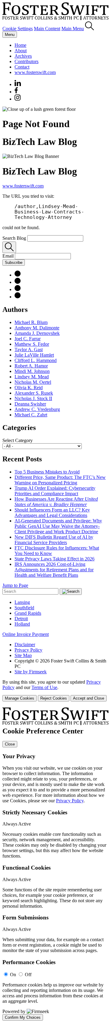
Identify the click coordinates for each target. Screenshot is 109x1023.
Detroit (21, 618)
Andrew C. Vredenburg (37, 409)
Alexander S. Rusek (34, 393)
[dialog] (54, 690)
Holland (22, 624)
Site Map (23, 655)
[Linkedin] (18, 84)
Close (10, 744)
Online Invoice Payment (25, 634)
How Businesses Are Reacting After (56, 501)
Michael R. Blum (31, 322)
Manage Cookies (19, 698)
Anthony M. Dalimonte (37, 327)
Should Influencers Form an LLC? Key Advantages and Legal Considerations (52, 512)
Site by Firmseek (31, 671)
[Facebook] (16, 91)
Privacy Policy (28, 650)
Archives (23, 56)
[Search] (89, 28)
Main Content (47, 28)
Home (20, 45)
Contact (22, 66)
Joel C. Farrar (28, 338)
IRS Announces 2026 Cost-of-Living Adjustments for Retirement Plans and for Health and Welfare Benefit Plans (54, 570)
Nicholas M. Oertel (33, 382)
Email (8, 255)
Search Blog (14, 238)
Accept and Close (88, 698)
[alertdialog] (54, 864)
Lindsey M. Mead (32, 376)
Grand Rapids (28, 613)
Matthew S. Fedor (32, 344)
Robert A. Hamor (31, 365)
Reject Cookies (53, 698)
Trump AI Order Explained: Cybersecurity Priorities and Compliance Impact (55, 491)
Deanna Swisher (30, 403)
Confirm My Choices (23, 1017)
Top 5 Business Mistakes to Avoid (47, 471)
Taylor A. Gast (29, 349)
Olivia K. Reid (29, 387)
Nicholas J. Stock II (33, 398)
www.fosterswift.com (35, 72)
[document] (54, 864)
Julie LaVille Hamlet (34, 355)
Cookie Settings (17, 28)
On (13, 974)
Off (28, 974)
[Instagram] (18, 98)
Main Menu (72, 28)
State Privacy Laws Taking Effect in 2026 (54, 558)
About (21, 50)
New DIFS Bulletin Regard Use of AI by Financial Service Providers (54, 539)
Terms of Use (44, 687)
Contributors (26, 61)
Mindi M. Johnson (32, 371)
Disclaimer (25, 644)
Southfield (24, 607)
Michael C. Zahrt (31, 414)
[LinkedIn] (18, 274)
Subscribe (13, 262)
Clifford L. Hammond (36, 360)
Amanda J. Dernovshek (37, 333)
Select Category (17, 440)
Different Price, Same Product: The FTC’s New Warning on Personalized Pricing (60, 480)
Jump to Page (15, 585)
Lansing (22, 602)
